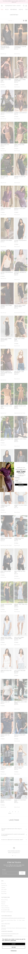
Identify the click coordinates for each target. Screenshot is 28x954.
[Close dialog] (27, 463)
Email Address (17, 477)
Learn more (13, 940)
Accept (14, 943)
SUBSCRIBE (21, 484)
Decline (14, 947)
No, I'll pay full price (21, 486)
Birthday (16, 480)
